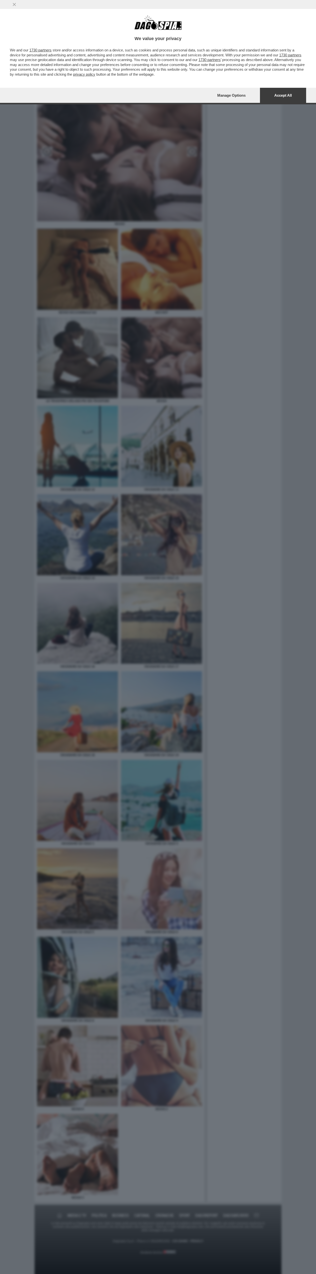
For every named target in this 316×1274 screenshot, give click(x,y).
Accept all (283, 95)
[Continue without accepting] (14, 4)
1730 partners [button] (40, 50)
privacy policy (84, 74)
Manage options (231, 95)
